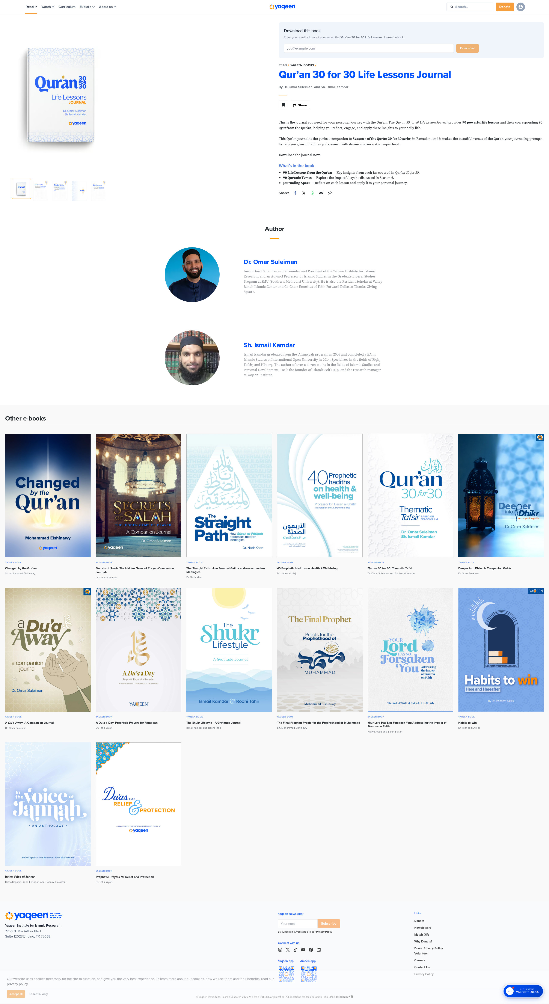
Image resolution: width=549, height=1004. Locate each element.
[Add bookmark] (283, 105)
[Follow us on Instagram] (280, 950)
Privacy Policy (324, 931)
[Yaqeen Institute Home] (282, 6)
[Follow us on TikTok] (295, 950)
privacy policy (17, 984)
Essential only (38, 995)
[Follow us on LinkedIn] (319, 950)
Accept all (16, 995)
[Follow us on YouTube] (303, 950)
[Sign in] (520, 7)
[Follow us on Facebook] (311, 950)
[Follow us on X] (288, 950)
